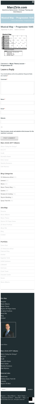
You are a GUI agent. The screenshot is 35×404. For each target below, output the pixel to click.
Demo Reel (4, 245)
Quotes (3, 190)
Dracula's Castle (6, 275)
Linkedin (3, 381)
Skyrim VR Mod (5, 383)
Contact (3, 235)
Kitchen (3, 254)
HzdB (2, 153)
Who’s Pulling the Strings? (9, 146)
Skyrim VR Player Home (8, 221)
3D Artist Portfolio (6, 225)
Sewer (3, 278)
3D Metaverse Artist (7, 177)
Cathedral (4, 265)
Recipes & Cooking (7, 194)
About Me (4, 228)
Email (3, 108)
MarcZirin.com (17, 7)
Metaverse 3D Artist (7, 397)
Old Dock (3, 268)
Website (3, 118)
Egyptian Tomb (5, 258)
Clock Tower (4, 271)
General (3, 180)
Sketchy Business (6, 163)
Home (13, 20)
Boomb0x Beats (6, 156)
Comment (4, 79)
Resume (3, 211)
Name (3, 99)
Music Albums (5, 215)
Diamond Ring (5, 251)
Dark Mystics (5, 166)
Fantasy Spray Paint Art (8, 379)
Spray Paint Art (5, 201)
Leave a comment (20, 29)
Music (3, 184)
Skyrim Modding (6, 197)
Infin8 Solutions (5, 261)
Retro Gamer (5, 160)
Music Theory (5, 218)
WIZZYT (3, 150)
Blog (2, 231)
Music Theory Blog (6, 187)
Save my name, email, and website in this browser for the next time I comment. (17, 132)
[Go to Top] (30, 399)
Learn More (4, 344)
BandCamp (4, 376)
